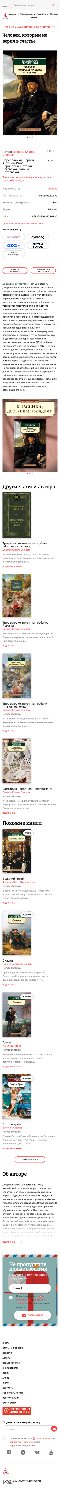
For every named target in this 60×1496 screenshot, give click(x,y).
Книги (33, 17)
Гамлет (7, 1042)
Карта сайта (9, 1403)
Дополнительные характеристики (23, 224)
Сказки (7, 960)
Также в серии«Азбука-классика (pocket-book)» (26, 179)
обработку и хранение (22, 1442)
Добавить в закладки (43, 270)
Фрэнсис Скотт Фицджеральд (19, 882)
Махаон (54, 14)
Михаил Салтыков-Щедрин (17, 964)
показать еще (30, 1160)
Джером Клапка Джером (18, 153)
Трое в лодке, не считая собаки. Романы (25, 624)
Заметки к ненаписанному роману (27, 788)
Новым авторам (11, 1363)
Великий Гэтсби (14, 878)
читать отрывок (15, 271)
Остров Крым (11, 1124)
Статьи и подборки (13, 1348)
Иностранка (26, 14)
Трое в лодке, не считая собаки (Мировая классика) (24, 545)
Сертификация (10, 1398)
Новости (7, 1353)
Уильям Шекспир (11, 1045)
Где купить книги (12, 1393)
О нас (5, 1383)
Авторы (6, 1358)
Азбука (12, 14)
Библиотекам (10, 1368)
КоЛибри (41, 14)
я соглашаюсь (44, 1438)
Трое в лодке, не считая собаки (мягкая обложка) (24, 705)
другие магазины (14, 254)
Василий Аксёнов (12, 1127)
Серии (6, 1373)
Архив (5, 1378)
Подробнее (8, 566)
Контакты (7, 1388)
